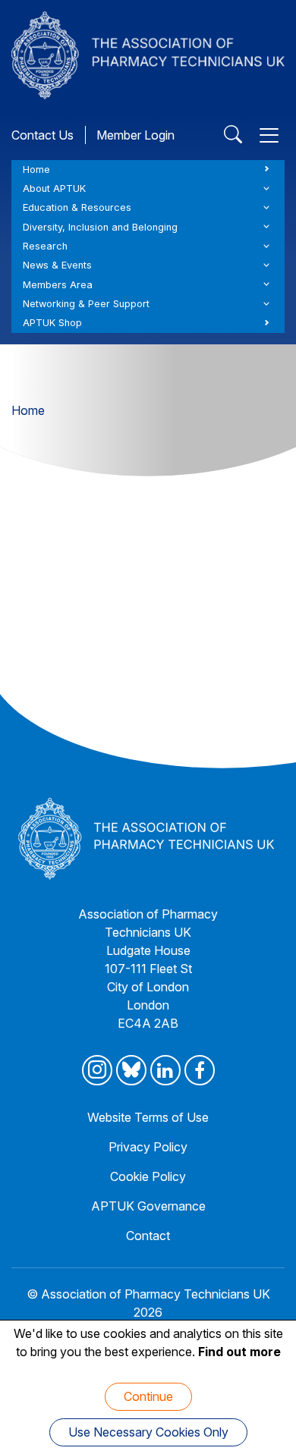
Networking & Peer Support (86, 303)
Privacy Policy (148, 1146)
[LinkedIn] (165, 1070)
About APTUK (54, 188)
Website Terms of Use (148, 1117)
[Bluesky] (131, 1070)
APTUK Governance (148, 1206)
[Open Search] (233, 135)
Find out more (239, 1351)
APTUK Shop (52, 322)
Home (36, 169)
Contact (148, 1235)
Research (45, 246)
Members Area (58, 284)
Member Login (135, 135)
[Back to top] (265, 1423)
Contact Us (42, 135)
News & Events (57, 265)
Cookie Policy (148, 1176)
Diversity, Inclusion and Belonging (100, 227)
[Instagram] (97, 1070)
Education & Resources (77, 207)
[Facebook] (199, 1070)
